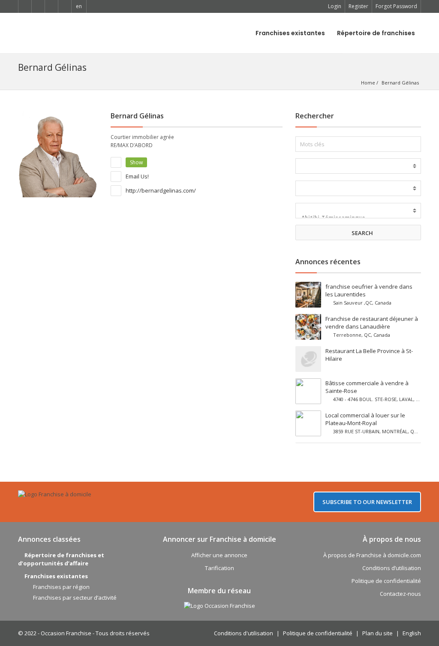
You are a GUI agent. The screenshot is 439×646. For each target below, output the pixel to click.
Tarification (219, 568)
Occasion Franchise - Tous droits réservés (95, 633)
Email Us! (136, 176)
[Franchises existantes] (358, 166)
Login (334, 6)
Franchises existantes (290, 33)
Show (136, 162)
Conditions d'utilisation (243, 633)
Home (368, 82)
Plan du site (377, 633)
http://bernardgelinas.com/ (160, 190)
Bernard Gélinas (400, 82)
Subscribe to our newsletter (367, 502)
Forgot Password (396, 6)
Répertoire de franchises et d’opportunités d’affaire (61, 559)
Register (358, 6)
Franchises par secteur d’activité (75, 597)
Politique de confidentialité (386, 581)
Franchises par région (61, 587)
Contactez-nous (400, 594)
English (412, 633)
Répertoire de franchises (376, 33)
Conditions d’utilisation (391, 568)
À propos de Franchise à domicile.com (372, 555)
